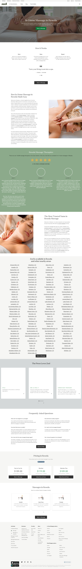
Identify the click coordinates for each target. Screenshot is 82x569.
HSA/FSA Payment (14, 550)
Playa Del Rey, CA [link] (15, 328)
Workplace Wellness (25, 534)
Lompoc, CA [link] (49, 306)
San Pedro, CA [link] (67, 336)
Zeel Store (13, 546)
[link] (4, 4)
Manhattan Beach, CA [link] (67, 309)
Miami (60, 533)
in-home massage (18, 141)
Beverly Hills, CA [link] (32, 270)
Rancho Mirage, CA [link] (32, 331)
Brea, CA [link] (49, 270)
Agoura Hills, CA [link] (14, 267)
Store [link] (22, 4)
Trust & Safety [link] (33, 4)
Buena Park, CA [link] (14, 272)
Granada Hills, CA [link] (32, 294)
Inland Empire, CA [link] (67, 296)
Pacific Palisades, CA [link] (49, 323)
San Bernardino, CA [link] (32, 333)
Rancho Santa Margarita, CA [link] (50, 331)
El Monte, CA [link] (14, 287)
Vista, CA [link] (32, 350)
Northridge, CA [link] (32, 319)
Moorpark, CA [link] (67, 314)
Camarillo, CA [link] (67, 272)
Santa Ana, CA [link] (15, 338)
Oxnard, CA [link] (14, 323)
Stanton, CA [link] (67, 343)
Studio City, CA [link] (14, 345)
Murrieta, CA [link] (32, 316)
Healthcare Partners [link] (15, 0)
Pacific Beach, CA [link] (32, 323)
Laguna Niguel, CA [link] (32, 304)
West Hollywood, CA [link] (67, 350)
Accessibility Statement (40, 545)
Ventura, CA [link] (14, 350)
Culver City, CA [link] (14, 282)
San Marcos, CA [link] (50, 336)
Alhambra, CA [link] (32, 267)
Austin (48, 533)
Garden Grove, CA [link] (15, 292)
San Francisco (61, 539)
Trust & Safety (13, 548)
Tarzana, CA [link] (32, 345)
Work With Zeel (33, 531)
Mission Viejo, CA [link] (32, 314)
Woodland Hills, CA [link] (14, 355)
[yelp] (30, 564)
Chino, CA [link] (50, 277)
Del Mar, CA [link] (49, 282)
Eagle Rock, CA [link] (32, 284)
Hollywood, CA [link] (32, 296)
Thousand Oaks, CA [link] (67, 345)
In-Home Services (13, 4)
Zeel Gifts (13, 544)
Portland (61, 552)
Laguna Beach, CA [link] (67, 301)
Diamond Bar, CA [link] (67, 282)
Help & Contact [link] (77, 0)
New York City (61, 535)
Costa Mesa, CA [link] (49, 279)
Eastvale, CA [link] (49, 284)
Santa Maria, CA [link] (67, 338)
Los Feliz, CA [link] (32, 309)
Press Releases (40, 540)
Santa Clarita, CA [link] (50, 338)
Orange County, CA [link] (67, 321)
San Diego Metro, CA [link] (67, 333)
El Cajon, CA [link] (67, 284)
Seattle (60, 556)
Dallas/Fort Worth (50, 537)
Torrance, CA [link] (14, 348)
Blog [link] (26, 4)
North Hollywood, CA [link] (14, 319)
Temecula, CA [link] (50, 345)
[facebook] (24, 564)
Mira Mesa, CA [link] (50, 311)
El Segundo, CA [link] (32, 287)
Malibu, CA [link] (50, 309)
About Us (39, 531)
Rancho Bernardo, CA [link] (67, 328)
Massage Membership (15, 542)
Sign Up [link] (72, 0)
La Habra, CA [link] (67, 299)
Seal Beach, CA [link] (50, 341)
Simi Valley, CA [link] (15, 343)
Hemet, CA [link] (50, 294)
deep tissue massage (55, 232)
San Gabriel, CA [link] (14, 336)
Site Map (39, 542)
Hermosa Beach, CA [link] (67, 294)
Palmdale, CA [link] (32, 326)
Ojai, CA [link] (14, 321)
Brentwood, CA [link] (67, 270)
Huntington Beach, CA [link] (50, 296)
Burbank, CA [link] (32, 272)
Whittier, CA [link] (67, 353)
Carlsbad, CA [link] (32, 274)
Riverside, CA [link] (14, 333)
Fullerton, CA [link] (67, 289)
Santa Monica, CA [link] (15, 341)
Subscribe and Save (41, 479)
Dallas (48, 552)
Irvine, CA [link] (14, 299)
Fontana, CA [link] (32, 289)
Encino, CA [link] (67, 287)
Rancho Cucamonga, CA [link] (14, 331)
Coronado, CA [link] (32, 279)
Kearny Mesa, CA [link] (32, 299)
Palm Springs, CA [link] (14, 326)
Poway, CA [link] (50, 328)
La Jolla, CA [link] (14, 301)
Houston (48, 541)
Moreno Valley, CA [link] (15, 316)
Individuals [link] (4, 0)
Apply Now (33, 534)
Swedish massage (18, 119)
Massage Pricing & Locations (14, 539)
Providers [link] (22, 0)
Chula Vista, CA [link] (67, 277)
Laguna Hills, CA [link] (14, 304)
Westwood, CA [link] (50, 353)
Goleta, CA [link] (15, 294)
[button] (39, 403)
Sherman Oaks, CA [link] (67, 341)
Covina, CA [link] (67, 279)
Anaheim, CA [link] (67, 267)
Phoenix (60, 537)
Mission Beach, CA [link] (67, 311)
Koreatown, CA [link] (50, 299)
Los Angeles (61, 531)
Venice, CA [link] (67, 348)
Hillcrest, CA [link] (14, 296)
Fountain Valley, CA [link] (49, 289)
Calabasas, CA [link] (50, 272)
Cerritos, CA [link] (14, 277)
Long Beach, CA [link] (67, 306)
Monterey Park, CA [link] (50, 314)
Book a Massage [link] (41, 28)
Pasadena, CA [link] (50, 326)
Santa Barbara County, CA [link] (32, 338)
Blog (39, 535)
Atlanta (48, 531)
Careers (39, 533)
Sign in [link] (68, 0)
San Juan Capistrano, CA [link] (32, 336)
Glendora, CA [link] (67, 292)
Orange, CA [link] (50, 321)
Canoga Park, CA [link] (14, 274)
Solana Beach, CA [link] (32, 343)
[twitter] (21, 564)
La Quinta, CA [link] (50, 301)
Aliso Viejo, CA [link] (50, 267)
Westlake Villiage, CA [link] (14, 353)
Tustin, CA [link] (32, 348)
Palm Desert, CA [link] (67, 323)
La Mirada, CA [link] (32, 301)
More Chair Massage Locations (63, 559)
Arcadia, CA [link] (14, 270)
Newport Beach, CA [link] (67, 316)
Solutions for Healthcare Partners (25, 531)
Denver (48, 539)
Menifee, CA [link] (32, 311)
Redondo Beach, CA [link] (67, 331)
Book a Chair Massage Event (24, 537)
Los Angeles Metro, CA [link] (14, 309)
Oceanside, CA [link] (67, 319)
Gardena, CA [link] (32, 292)
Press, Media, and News (41, 538)
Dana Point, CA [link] (32, 282)
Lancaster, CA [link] (14, 306)
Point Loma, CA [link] (32, 328)
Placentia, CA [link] (67, 326)
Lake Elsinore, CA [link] (50, 304)
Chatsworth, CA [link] (32, 277)
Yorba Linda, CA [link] (32, 355)
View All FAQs (41, 449)
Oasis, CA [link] (49, 319)
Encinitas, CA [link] (49, 287)
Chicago (48, 535)
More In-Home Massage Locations (63, 542)
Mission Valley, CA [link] (15, 314)
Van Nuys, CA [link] (50, 348)
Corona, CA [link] (14, 279)
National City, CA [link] (50, 316)
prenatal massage (27, 126)
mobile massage (22, 117)
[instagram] (27, 564)
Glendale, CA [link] (49, 292)
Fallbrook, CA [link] (14, 289)
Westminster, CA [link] (32, 353)
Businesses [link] (9, 0)
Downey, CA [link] (14, 284)
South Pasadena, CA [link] (49, 343)
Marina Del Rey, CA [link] (14, 311)
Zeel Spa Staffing (25, 539)
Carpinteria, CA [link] (50, 274)
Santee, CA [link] (32, 341)
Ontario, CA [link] (32, 321)
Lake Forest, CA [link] (67, 304)
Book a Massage (41, 85)
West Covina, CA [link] (49, 350)
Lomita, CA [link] (32, 306)
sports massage (20, 128)
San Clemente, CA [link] (50, 333)
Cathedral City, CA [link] (67, 274)
